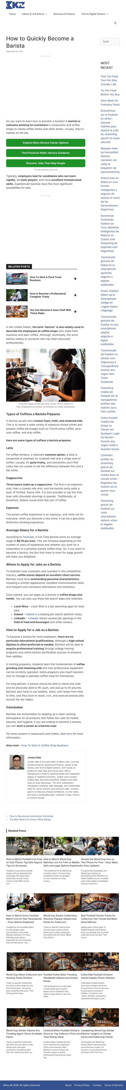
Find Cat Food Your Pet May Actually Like (109, 80)
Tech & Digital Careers (93, 13)
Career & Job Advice (33, 13)
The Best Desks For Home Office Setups (30, 819)
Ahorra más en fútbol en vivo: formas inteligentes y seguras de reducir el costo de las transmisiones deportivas (110, 194)
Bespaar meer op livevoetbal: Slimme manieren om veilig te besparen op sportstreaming (110, 160)
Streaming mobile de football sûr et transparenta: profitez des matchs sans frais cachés (109, 399)
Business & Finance (64, 13)
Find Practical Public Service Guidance (45, 152)
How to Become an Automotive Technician (31, 816)
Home (12, 13)
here (69, 733)
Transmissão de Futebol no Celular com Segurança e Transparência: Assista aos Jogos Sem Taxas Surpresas (110, 366)
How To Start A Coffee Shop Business (44, 745)
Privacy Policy (82, 1085)
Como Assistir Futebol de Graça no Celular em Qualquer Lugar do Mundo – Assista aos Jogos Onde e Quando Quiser (110, 433)
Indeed (30, 614)
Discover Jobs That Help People (45, 163)
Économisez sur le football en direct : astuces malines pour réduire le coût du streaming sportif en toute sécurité (110, 126)
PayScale (28, 536)
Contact (97, 1085)
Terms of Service (113, 1085)
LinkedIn (33, 618)
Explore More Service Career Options (46, 142)
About (68, 1085)
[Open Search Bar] (115, 23)
